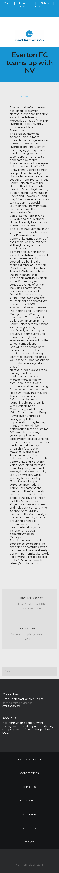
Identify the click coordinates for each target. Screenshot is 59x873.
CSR (6, 3)
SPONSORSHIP (29, 800)
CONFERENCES (29, 773)
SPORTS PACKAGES (29, 759)
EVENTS (29, 842)
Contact (40, 6)
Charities (20, 6)
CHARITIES (29, 787)
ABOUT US (29, 828)
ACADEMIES (29, 814)
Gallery (45, 3)
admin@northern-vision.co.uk (18, 702)
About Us (24, 3)
